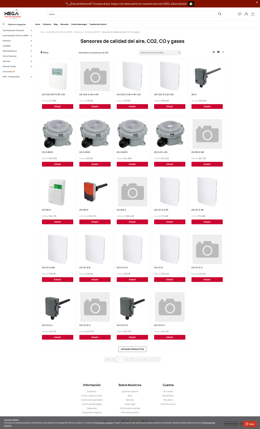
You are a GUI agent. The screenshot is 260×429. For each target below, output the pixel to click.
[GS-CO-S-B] (95, 249)
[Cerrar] (257, 2)
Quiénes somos (130, 391)
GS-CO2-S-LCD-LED (164, 94)
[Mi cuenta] (246, 14)
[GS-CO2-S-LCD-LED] (169, 76)
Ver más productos (132, 349)
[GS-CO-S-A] (132, 249)
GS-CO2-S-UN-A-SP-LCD (129, 94)
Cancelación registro (92, 412)
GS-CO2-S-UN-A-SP (89, 94)
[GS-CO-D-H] (95, 307)
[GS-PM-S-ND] (207, 134)
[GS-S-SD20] (57, 134)
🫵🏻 (191, 4)
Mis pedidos (168, 395)
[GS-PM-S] (57, 191)
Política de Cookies (104, 422)
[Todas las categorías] (17, 24)
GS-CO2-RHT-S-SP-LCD (53, 94)
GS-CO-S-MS (48, 267)
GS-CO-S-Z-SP (161, 210)
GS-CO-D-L (47, 325)
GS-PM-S (46, 210)
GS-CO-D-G (122, 325)
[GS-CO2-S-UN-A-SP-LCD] (132, 76)
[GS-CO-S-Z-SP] (169, 191)
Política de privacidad (130, 408)
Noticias (130, 399)
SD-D (193, 94)
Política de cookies (130, 412)
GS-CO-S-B (84, 267)
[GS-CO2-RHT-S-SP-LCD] (57, 76)
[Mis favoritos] (239, 14)
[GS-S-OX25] (95, 134)
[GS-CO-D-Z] (207, 249)
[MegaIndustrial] (12, 14)
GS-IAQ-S (121, 210)
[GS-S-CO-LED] (169, 134)
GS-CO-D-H (84, 325)
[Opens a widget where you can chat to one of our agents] (249, 424)
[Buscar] (219, 14)
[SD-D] (207, 76)
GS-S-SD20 (47, 152)
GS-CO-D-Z (196, 267)
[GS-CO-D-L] (57, 307)
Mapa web (92, 408)
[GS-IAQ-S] (132, 191)
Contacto (91, 391)
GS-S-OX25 (84, 152)
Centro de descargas (92, 404)
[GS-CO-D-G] (132, 307)
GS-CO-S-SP (197, 210)
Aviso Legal (130, 404)
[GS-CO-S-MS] (57, 249)
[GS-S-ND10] (132, 134)
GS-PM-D (83, 210)
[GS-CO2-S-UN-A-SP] (95, 76)
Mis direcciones (168, 404)
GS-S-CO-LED (160, 152)
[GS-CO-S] (169, 249)
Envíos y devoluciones (91, 395)
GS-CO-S (158, 267)
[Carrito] (253, 14)
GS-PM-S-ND (197, 152)
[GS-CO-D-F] (169, 307)
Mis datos (168, 399)
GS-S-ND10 (122, 152)
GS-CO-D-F (159, 325)
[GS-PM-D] (95, 191)
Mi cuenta (168, 391)
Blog (130, 395)
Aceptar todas (231, 424)
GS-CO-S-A (122, 267)
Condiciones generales (92, 399)
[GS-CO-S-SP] (207, 191)
